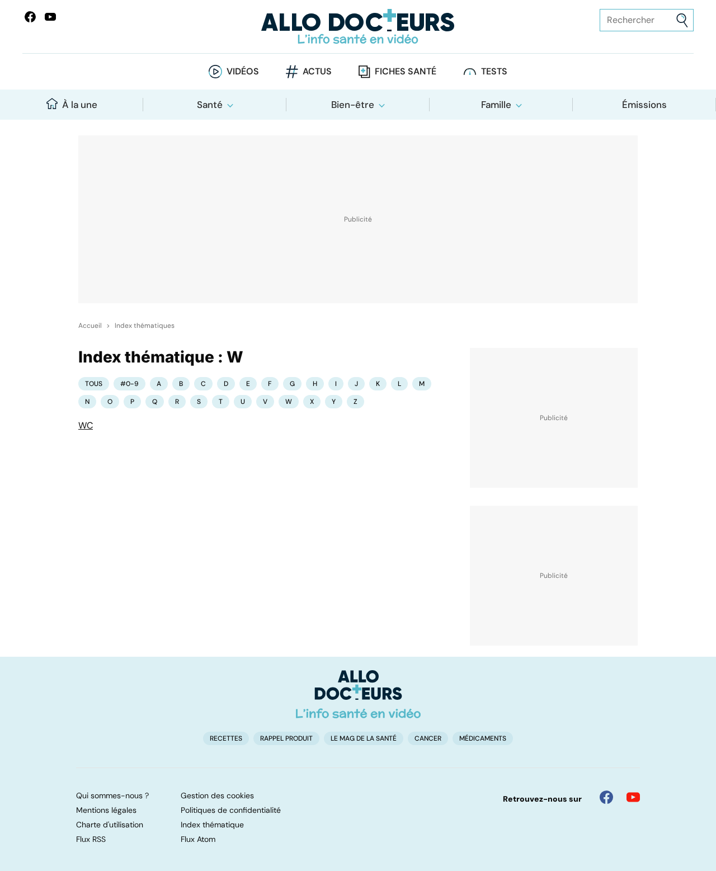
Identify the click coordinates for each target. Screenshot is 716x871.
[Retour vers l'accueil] (358, 26)
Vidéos (243, 71)
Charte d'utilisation (109, 825)
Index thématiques (145, 325)
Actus (317, 71)
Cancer (427, 738)
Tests (494, 71)
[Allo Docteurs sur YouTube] (50, 16)
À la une (79, 104)
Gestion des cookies (217, 795)
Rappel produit (286, 738)
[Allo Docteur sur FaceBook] (30, 16)
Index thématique (212, 825)
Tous (93, 383)
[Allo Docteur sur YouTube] (633, 797)
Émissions (644, 104)
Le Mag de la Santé (364, 738)
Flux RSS (91, 839)
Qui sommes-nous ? (112, 795)
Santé (210, 104)
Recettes (226, 738)
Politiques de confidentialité (231, 810)
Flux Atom (198, 839)
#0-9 (129, 383)
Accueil (90, 325)
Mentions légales (106, 810)
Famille (496, 104)
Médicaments (482, 738)
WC (85, 425)
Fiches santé (405, 71)
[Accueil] (358, 694)
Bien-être (352, 104)
